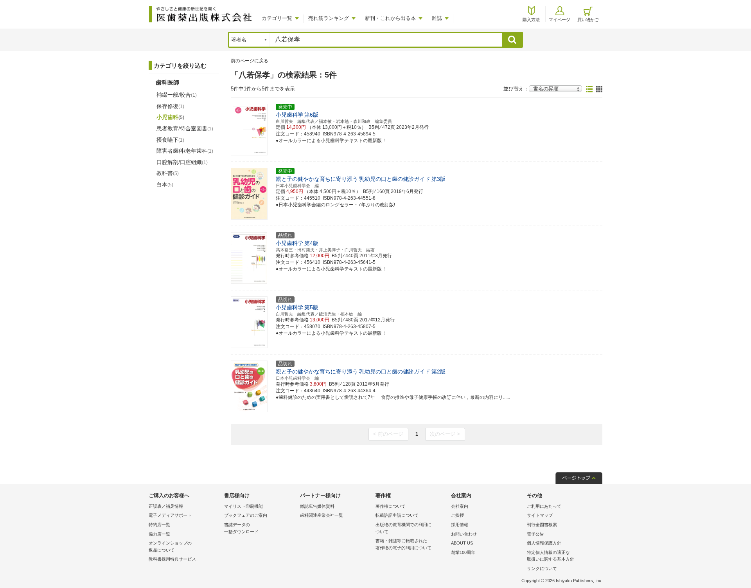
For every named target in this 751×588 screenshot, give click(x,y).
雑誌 (437, 18)
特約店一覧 (159, 524)
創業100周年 (463, 552)
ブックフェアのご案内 (245, 515)
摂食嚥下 (170, 140)
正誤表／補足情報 (166, 506)
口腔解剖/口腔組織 (182, 162)
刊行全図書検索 (542, 524)
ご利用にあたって (544, 506)
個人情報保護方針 (544, 543)
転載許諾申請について (397, 515)
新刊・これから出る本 (390, 18)
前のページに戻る (249, 60)
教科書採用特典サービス (172, 559)
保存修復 (170, 106)
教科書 (167, 173)
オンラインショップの (170, 546)
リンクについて (542, 568)
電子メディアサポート (170, 515)
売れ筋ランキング (328, 18)
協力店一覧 (159, 534)
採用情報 (459, 524)
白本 (164, 184)
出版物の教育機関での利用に (403, 528)
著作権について (391, 506)
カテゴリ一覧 (277, 18)
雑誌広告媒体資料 (317, 506)
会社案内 (459, 506)
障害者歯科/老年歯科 (184, 151)
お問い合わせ (464, 534)
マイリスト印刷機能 (243, 506)
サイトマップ (540, 515)
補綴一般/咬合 (176, 95)
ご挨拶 (457, 515)
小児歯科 (170, 117)
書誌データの (241, 528)
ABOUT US (462, 543)
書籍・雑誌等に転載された (403, 544)
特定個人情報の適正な (550, 556)
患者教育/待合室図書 (184, 128)
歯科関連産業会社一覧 (321, 515)
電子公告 (535, 534)
